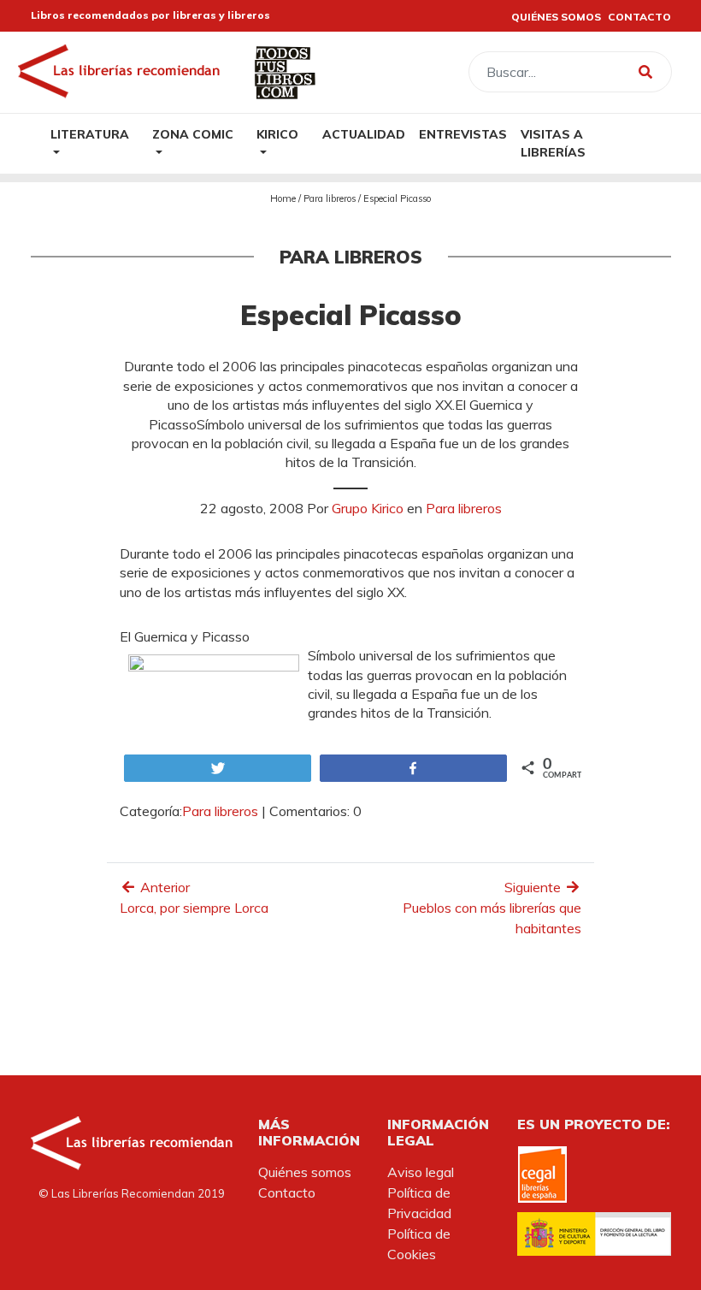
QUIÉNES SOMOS (556, 16)
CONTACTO (639, 16)
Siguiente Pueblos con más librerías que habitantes (492, 908)
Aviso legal (420, 1172)
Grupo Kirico (368, 508)
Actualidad (363, 134)
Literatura (89, 134)
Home (283, 198)
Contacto (286, 1192)
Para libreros (329, 198)
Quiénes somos (304, 1172)
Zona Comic (192, 134)
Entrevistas (463, 134)
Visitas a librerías (553, 143)
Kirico (277, 134)
